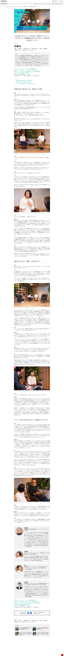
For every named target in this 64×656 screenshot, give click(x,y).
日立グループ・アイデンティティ (25, 179)
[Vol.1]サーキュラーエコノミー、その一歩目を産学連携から (25, 68)
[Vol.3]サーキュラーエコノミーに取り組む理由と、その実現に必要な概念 (27, 71)
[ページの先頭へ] (62, 655)
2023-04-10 (15, 43)
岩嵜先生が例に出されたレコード (31, 310)
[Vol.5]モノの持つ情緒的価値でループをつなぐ (22, 74)
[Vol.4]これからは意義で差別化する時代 (21, 72)
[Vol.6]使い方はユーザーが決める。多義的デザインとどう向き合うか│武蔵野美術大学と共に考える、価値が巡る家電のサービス (32, 38)
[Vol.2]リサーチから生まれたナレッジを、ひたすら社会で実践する (26, 70)
